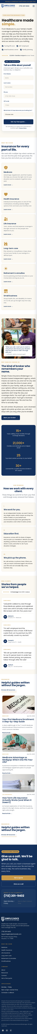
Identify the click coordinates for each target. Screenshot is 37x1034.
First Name (7, 74)
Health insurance (6, 950)
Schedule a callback (7, 992)
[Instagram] (6, 1030)
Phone (6, 92)
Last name (7, 83)
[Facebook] (10, 1030)
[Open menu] (34, 6)
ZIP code (6, 101)
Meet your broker (11, 418)
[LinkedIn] (2, 1030)
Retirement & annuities (8, 958)
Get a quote (18, 878)
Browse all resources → (9, 690)
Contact (4, 975)
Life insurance (5, 953)
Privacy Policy (23, 128)
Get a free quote (6, 978)
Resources (4, 973)
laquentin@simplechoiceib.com (11, 934)
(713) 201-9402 (14, 895)
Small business (6, 961)
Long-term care (6, 956)
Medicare (4, 947)
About (3, 970)
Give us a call (18, 884)
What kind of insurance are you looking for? (18, 110)
